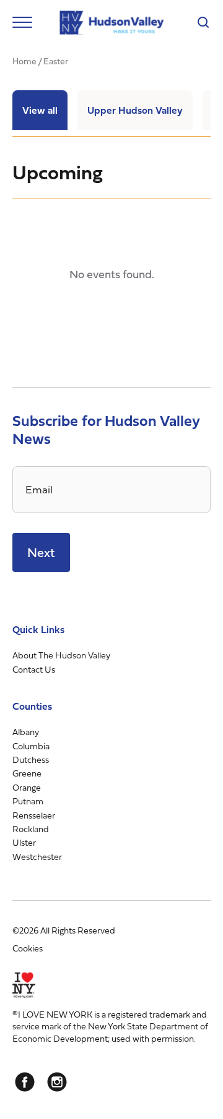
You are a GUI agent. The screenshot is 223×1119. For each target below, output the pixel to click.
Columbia (31, 745)
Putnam (27, 800)
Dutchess (30, 759)
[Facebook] (24, 1082)
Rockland (30, 828)
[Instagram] (57, 1082)
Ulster (24, 842)
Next (41, 552)
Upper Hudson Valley (135, 110)
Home (24, 60)
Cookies (27, 948)
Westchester (37, 856)
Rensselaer (33, 815)
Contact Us (33, 669)
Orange (26, 787)
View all (40, 110)
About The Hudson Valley (61, 655)
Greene (27, 773)
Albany (25, 731)
